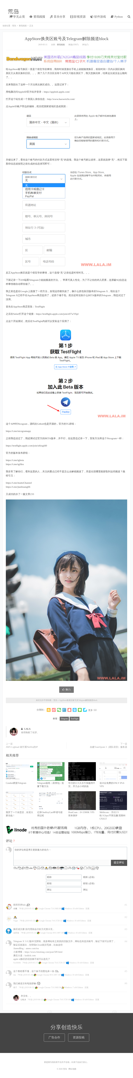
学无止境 (18, 16)
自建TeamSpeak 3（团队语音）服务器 (108, 747)
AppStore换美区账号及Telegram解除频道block (67, 38)
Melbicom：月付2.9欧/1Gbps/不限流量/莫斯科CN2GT (113, 815)
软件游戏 (99, 16)
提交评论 (119, 862)
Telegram (64, 719)
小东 (15, 908)
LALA (27, 729)
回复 (88, 908)
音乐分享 (59, 16)
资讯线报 (39, 16)
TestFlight (74, 719)
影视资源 (79, 16)
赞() (68, 689)
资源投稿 (79, 1037)
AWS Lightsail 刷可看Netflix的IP (22, 747)
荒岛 (13, 11)
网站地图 (72, 1069)
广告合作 (54, 1037)
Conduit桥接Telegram (16, 783)
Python (118, 16)
